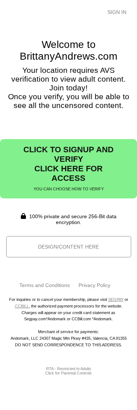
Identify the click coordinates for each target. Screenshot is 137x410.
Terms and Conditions (44, 285)
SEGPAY (115, 299)
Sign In (116, 12)
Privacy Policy (94, 285)
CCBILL (22, 306)
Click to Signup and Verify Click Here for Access (68, 168)
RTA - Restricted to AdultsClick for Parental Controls (68, 370)
